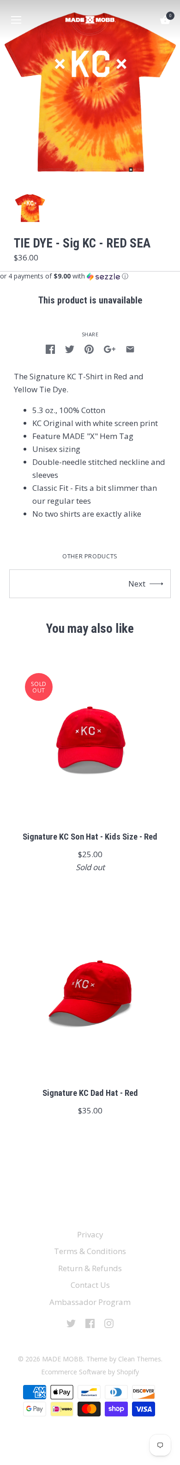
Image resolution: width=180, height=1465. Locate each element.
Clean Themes (139, 1358)
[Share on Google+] (109, 347)
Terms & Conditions (90, 1251)
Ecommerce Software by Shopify (90, 1371)
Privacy (90, 1234)
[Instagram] (109, 1322)
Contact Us (90, 1285)
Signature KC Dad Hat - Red (90, 1093)
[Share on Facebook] (50, 347)
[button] (90, 276)
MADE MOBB (62, 1358)
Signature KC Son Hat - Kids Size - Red (90, 837)
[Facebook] (90, 1322)
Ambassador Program (90, 1302)
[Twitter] (71, 1322)
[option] (30, 208)
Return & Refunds (90, 1268)
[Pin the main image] (89, 347)
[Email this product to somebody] (130, 347)
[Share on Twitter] (69, 347)
